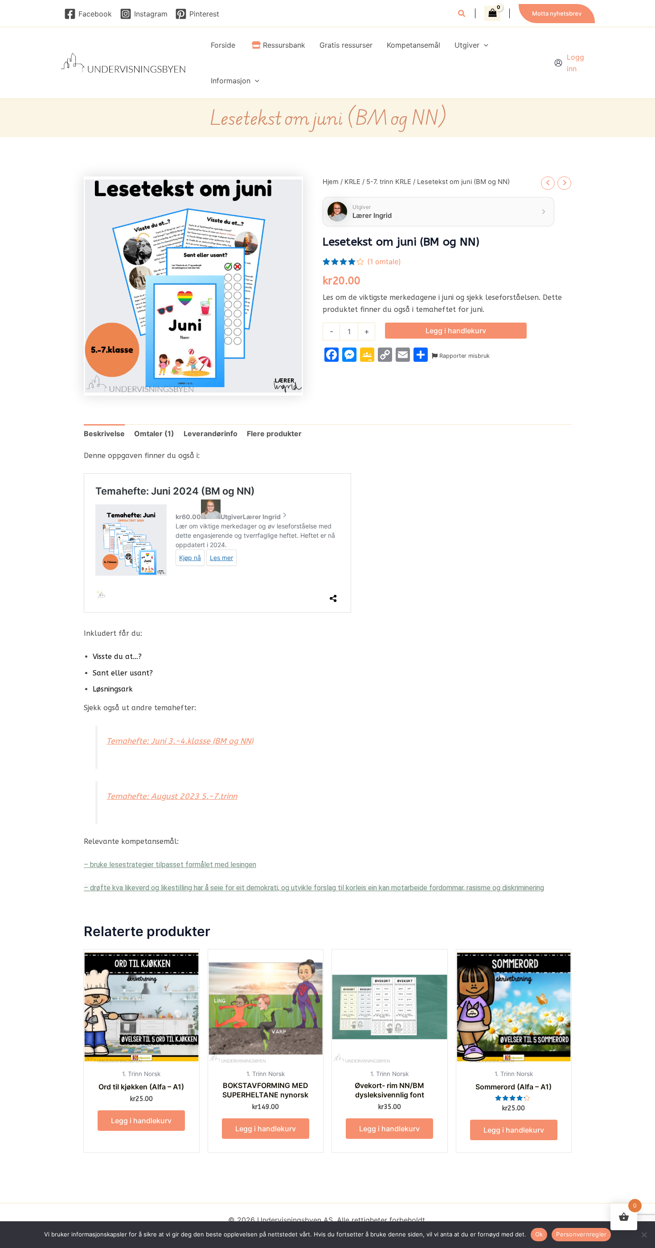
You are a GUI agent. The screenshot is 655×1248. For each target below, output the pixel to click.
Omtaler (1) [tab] (154, 433)
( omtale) (384, 261)
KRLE (352, 182)
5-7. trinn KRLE (388, 182)
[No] (643, 1234)
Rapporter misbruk (464, 355)
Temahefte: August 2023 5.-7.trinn (171, 796)
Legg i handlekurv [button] (141, 1120)
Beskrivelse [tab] (104, 433)
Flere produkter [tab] (274, 433)
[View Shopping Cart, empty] (492, 13)
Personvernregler (581, 1234)
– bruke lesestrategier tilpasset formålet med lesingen (170, 864)
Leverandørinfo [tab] (210, 433)
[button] (462, 14)
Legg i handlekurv (456, 330)
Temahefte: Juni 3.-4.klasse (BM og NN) (179, 741)
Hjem (331, 182)
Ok (539, 1234)
